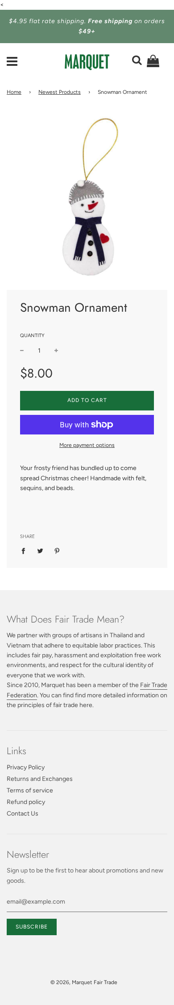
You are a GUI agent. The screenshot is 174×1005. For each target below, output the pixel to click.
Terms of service (30, 790)
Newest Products (59, 92)
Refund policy (26, 802)
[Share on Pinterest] (57, 551)
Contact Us (22, 813)
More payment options (87, 445)
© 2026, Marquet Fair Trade (83, 982)
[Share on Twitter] (40, 551)
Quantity (32, 335)
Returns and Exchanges (40, 779)
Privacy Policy (26, 767)
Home (14, 92)
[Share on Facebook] (25, 551)
